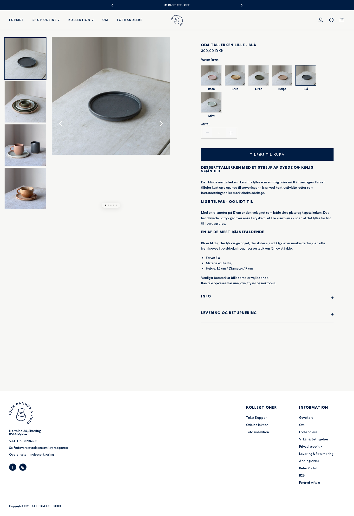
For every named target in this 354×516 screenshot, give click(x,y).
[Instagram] (22, 467)
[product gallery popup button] (161, 49)
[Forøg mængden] (231, 132)
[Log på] (321, 20)
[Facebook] (12, 467)
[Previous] (112, 5)
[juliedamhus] (177, 20)
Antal (205, 124)
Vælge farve (209, 59)
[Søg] (331, 20)
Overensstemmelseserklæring (31, 454)
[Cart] (342, 20)
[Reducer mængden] (207, 132)
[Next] (241, 5)
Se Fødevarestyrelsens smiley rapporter (38, 447)
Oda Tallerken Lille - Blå (228, 44)
